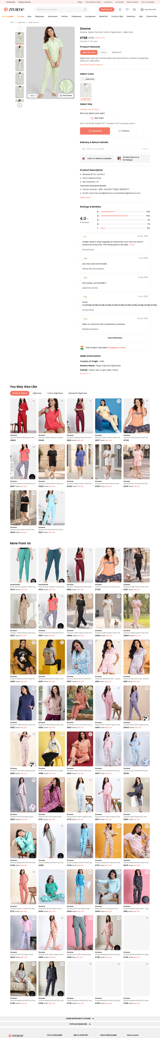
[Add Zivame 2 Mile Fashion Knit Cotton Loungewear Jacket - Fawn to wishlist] (62, 688)
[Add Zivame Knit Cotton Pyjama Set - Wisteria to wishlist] (147, 688)
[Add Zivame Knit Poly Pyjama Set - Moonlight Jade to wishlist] (119, 872)
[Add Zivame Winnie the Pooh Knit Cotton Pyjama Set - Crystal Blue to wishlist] (90, 642)
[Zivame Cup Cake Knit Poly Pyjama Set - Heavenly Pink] (108, 749)
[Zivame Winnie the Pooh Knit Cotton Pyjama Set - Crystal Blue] (80, 657)
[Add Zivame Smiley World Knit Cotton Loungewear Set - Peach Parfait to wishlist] (90, 734)
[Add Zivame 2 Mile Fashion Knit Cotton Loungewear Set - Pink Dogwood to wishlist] (147, 596)
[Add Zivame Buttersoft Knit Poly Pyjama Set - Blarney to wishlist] (34, 826)
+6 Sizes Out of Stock (89, 109)
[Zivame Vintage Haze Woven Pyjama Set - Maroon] (80, 415)
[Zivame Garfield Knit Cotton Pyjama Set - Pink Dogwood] (137, 840)
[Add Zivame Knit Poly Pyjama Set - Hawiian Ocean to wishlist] (90, 872)
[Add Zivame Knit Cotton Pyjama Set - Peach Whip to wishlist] (62, 918)
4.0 (32, 96)
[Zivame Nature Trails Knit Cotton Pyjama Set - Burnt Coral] (23, 886)
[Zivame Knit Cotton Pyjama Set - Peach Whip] (51, 932)
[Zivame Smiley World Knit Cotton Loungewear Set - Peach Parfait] (80, 749)
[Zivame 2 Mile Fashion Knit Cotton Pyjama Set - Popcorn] (108, 415)
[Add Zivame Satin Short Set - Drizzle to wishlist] (147, 642)
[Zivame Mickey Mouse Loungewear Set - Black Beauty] (51, 749)
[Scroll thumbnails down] (20, 105)
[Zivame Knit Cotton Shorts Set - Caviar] (23, 507)
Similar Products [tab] (19, 393)
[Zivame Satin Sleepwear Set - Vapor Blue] (137, 794)
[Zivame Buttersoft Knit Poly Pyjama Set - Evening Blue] (137, 978)
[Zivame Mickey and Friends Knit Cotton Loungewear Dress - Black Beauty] (23, 657)
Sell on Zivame (132, 2)
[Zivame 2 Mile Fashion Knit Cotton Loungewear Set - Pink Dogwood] (137, 611)
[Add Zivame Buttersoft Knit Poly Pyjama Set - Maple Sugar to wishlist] (119, 964)
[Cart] (134, 9)
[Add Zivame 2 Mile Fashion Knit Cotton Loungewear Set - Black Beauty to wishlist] (147, 550)
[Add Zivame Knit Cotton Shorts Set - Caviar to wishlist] (34, 493)
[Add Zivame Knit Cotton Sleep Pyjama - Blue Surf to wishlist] (90, 918)
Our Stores (120, 2)
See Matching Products (91, 64)
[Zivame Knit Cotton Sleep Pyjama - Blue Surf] (80, 932)
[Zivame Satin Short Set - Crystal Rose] (108, 657)
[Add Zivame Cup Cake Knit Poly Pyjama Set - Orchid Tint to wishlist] (147, 734)
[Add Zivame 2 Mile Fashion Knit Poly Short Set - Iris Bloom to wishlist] (90, 447)
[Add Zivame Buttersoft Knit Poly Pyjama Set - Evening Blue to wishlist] (147, 964)
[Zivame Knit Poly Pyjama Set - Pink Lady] (23, 932)
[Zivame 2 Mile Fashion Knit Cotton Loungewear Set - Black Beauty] (137, 565)
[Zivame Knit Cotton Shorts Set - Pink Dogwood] (137, 461)
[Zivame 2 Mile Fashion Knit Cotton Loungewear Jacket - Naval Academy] (23, 702)
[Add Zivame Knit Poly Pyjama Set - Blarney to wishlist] (62, 872)
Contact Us (108, 2)
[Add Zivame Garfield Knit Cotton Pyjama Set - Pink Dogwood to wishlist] (147, 826)
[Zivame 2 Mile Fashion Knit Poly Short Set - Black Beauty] (51, 461)
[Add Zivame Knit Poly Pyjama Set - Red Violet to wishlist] (62, 780)
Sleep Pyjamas (33, 22)
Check (145, 149)
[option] (19, 38)
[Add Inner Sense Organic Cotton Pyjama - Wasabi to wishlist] (34, 550)
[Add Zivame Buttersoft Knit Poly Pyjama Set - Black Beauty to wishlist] (34, 1010)
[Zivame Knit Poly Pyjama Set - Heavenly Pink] (23, 794)
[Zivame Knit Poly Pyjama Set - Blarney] (51, 886)
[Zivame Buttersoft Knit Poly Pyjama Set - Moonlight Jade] (51, 840)
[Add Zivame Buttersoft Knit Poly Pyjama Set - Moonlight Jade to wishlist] (62, 826)
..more (131, 244)
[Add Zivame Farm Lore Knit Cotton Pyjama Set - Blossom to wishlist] (119, 1010)
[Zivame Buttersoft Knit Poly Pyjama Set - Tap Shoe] (137, 932)
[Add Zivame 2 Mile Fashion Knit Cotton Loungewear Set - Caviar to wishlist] (90, 596)
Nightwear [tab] (37, 393)
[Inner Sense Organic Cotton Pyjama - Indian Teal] (51, 565)
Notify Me (97, 130)
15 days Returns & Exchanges (131, 158)
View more (85, 197)
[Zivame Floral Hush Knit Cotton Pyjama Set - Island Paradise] (51, 507)
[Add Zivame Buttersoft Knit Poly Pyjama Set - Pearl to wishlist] (119, 918)
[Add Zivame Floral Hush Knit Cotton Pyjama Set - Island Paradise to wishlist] (62, 493)
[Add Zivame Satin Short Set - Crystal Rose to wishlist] (119, 642)
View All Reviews (115, 338)
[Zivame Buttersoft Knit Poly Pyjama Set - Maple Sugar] (108, 978)
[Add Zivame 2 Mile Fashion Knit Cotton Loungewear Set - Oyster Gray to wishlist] (34, 596)
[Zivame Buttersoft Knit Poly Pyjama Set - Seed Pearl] (23, 978)
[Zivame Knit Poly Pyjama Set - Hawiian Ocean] (80, 886)
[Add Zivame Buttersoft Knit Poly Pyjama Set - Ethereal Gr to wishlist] (90, 964)
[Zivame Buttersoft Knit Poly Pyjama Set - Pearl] (108, 932)
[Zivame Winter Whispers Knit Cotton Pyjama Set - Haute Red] (23, 415)
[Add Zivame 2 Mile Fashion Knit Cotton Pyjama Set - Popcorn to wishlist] (119, 401)
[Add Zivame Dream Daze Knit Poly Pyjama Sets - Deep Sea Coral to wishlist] (34, 447)
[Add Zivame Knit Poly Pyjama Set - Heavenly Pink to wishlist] (34, 780)
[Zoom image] (50, 63)
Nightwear (21, 22)
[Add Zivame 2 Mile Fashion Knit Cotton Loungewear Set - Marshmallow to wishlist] (119, 596)
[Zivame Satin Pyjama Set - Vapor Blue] (137, 886)
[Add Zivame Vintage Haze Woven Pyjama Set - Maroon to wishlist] (90, 401)
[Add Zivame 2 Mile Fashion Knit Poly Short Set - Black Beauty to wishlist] (62, 447)
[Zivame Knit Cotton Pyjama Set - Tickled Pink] (108, 702)
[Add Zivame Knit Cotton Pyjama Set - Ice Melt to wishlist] (90, 780)
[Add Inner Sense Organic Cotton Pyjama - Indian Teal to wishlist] (62, 550)
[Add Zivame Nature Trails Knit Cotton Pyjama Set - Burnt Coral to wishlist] (34, 872)
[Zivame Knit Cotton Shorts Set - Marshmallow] (108, 461)
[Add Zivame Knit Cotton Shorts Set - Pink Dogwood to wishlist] (147, 447)
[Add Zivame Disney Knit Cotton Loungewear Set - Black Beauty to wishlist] (62, 642)
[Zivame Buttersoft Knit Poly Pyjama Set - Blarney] (23, 840)
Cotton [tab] (104, 52)
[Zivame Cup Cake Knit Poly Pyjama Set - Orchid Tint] (137, 749)
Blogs (80, 2)
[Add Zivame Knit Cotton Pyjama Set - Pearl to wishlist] (34, 734)
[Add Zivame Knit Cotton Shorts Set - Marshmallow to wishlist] (119, 447)
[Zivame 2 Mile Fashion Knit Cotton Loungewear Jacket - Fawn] (51, 702)
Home (12, 22)
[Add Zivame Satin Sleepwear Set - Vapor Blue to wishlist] (147, 780)
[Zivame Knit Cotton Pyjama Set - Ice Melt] (80, 794)
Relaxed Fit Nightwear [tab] (78, 393)
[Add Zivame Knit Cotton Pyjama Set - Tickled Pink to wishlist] (119, 688)
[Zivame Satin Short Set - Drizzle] (137, 657)
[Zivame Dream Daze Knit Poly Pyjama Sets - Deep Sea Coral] (23, 461)
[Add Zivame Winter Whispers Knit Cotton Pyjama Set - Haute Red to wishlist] (34, 401)
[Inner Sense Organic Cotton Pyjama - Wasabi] (23, 565)
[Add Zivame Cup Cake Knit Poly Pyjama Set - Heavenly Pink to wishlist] (119, 734)
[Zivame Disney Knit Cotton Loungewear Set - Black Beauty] (51, 657)
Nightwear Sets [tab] (88, 52)
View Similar (67, 95)
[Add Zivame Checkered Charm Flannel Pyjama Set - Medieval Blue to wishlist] (147, 401)
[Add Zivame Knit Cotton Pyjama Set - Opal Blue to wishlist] (147, 1010)
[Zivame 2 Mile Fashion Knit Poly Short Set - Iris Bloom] (80, 461)
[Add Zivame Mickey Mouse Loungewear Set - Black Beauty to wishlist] (62, 734)
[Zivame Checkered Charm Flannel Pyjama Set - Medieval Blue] (137, 415)
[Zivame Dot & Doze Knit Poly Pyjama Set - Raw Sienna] (80, 702)
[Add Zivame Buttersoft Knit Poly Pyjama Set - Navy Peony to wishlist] (62, 964)
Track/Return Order (93, 2)
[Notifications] (120, 9)
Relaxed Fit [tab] (116, 52)
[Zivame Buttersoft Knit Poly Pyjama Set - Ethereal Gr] (80, 978)
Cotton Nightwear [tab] (55, 393)
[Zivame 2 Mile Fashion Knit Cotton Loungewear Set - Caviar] (80, 611)
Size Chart (99, 118)
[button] (85, 9)
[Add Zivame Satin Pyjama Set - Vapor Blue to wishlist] (147, 872)
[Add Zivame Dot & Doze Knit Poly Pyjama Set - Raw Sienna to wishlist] (90, 688)
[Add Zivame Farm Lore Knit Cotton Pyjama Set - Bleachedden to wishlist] (90, 1010)
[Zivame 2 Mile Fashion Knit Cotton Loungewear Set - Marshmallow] (108, 611)
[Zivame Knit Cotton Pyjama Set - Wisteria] (137, 702)
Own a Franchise (147, 2)
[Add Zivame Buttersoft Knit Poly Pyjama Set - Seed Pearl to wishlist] (34, 964)
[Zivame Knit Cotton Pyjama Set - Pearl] (23, 749)
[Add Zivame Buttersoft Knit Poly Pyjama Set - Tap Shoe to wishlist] (147, 918)
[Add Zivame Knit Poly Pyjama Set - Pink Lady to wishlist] (34, 918)
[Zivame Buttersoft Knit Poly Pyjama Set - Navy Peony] (51, 978)
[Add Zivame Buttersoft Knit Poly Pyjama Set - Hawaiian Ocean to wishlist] (90, 826)
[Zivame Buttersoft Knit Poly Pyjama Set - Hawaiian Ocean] (80, 840)
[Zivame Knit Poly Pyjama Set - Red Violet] (51, 794)
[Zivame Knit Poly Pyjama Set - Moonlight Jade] (108, 886)
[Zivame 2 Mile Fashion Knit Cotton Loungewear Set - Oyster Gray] (23, 611)
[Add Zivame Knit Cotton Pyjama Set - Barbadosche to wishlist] (62, 1010)
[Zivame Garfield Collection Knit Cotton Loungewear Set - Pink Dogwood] (108, 840)
